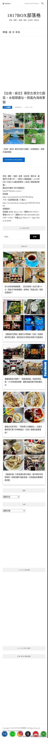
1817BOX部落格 (24, 15)
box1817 (18, 107)
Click (45, 369)
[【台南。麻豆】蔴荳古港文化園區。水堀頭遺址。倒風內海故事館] (24, 128)
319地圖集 (7, 107)
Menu (8, 4)
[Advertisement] (24, 67)
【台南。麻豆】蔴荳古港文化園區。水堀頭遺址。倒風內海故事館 (24, 98)
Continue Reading (14, 160)
